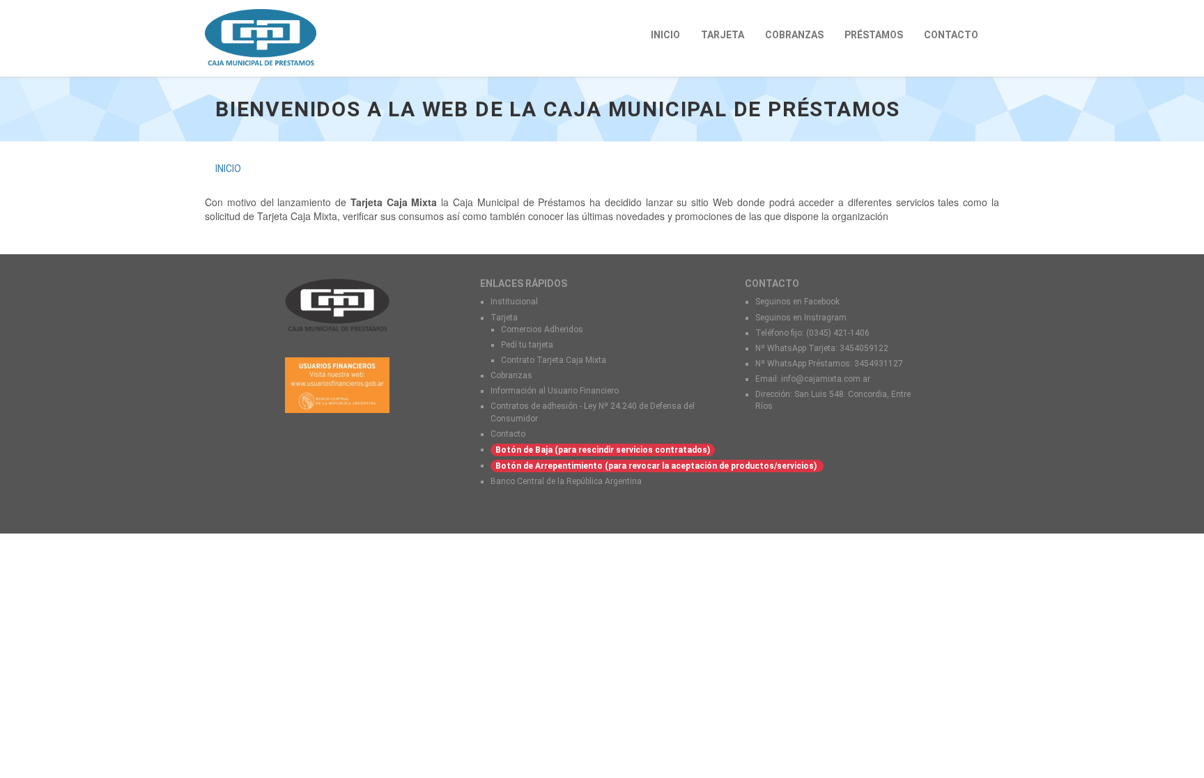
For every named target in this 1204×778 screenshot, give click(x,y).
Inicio (228, 168)
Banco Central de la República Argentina (566, 481)
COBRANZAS (794, 34)
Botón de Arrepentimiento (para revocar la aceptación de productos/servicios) (657, 466)
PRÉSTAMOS (873, 34)
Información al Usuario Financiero (555, 391)
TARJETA (722, 34)
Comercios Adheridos (542, 329)
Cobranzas (511, 375)
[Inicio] (266, 37)
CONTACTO (951, 34)
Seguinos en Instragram (802, 317)
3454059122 (864, 348)
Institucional (514, 301)
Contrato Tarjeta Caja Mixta (553, 360)
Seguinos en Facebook (797, 301)
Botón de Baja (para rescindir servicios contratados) (602, 450)
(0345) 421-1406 (838, 333)
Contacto (508, 434)
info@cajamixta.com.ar (825, 379)
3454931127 (878, 363)
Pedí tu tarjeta (527, 345)
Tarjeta (504, 317)
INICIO (665, 34)
